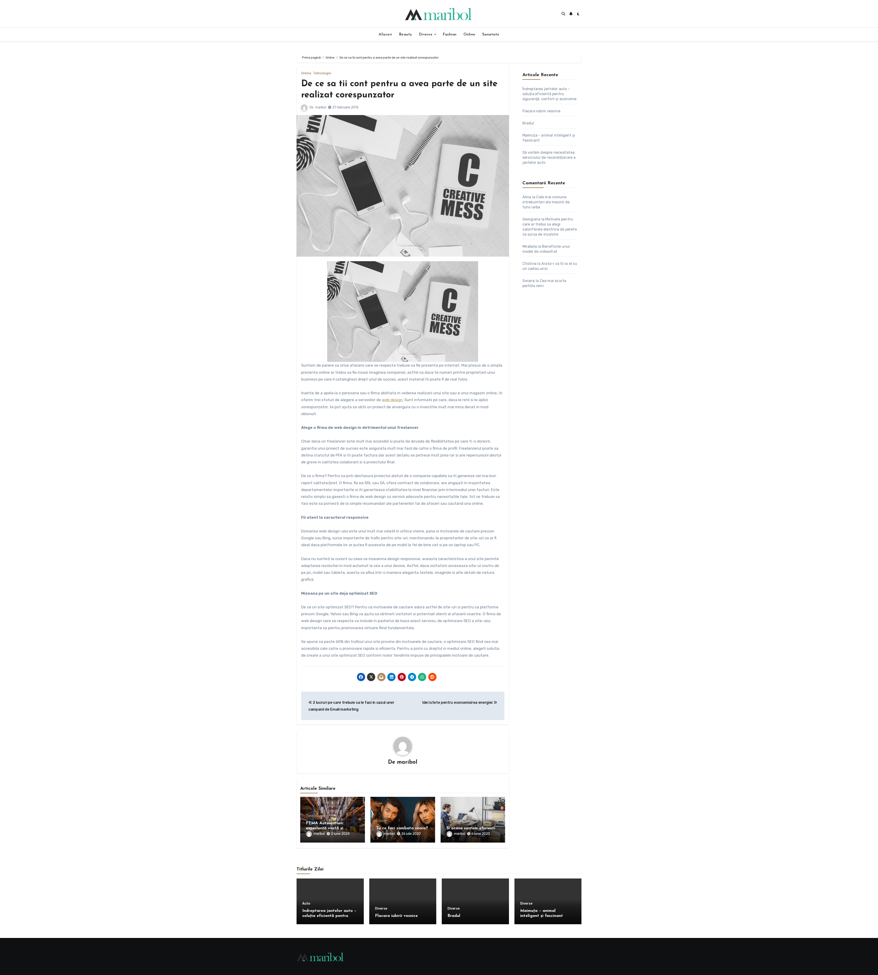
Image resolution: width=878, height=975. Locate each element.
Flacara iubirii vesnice (541, 111)
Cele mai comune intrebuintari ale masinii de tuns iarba (546, 202)
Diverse (426, 34)
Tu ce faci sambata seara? (402, 828)
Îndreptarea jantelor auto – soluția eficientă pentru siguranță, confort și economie (549, 94)
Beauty (405, 34)
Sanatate (490, 34)
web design (392, 400)
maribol (320, 107)
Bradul (528, 123)
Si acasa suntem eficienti (470, 828)
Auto (306, 903)
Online (469, 34)
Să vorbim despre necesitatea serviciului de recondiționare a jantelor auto (549, 157)
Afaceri (385, 34)
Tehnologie (322, 73)
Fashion (450, 34)
